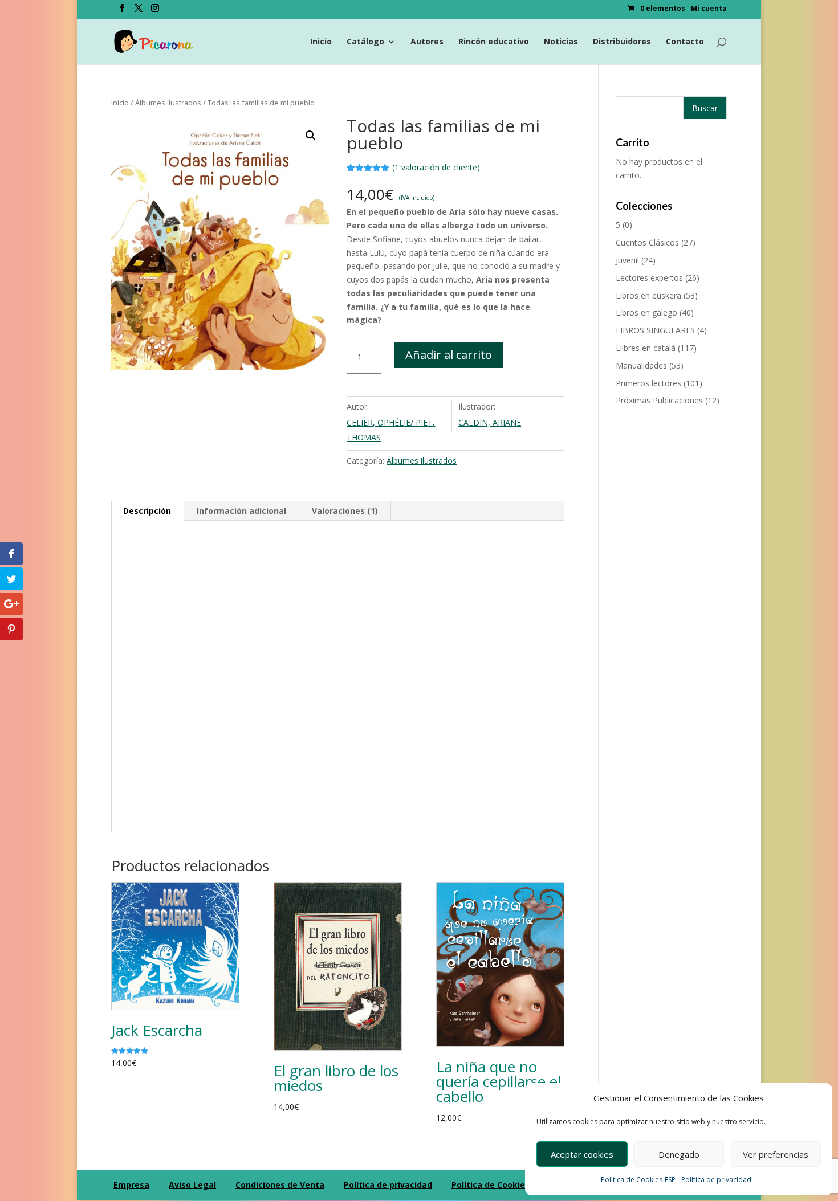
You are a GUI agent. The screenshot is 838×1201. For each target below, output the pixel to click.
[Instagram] (155, 11)
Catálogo (365, 42)
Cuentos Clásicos (647, 242)
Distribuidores (622, 42)
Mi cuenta (709, 9)
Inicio (321, 42)
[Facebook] (122, 11)
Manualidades (641, 365)
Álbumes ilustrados (168, 102)
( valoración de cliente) (436, 167)
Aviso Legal (192, 1184)
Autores (427, 42)
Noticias (561, 42)
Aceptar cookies (582, 1154)
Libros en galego (646, 312)
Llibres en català (646, 347)
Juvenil (627, 260)
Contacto (685, 42)
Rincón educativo (493, 42)
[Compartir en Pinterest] (11, 629)
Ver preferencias (775, 1154)
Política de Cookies (490, 1184)
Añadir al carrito (448, 354)
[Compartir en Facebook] (11, 553)
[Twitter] (139, 11)
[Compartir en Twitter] (11, 578)
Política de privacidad (716, 1179)
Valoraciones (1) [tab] (345, 510)
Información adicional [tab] (241, 510)
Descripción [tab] (147, 510)
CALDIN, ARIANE (489, 422)
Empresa (131, 1184)
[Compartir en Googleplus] (11, 604)
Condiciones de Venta (279, 1184)
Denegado (678, 1154)
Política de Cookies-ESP (638, 1179)
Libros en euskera (648, 295)
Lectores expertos (649, 277)
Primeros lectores (648, 383)
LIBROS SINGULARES (655, 330)
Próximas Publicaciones (659, 400)
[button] (310, 135)
